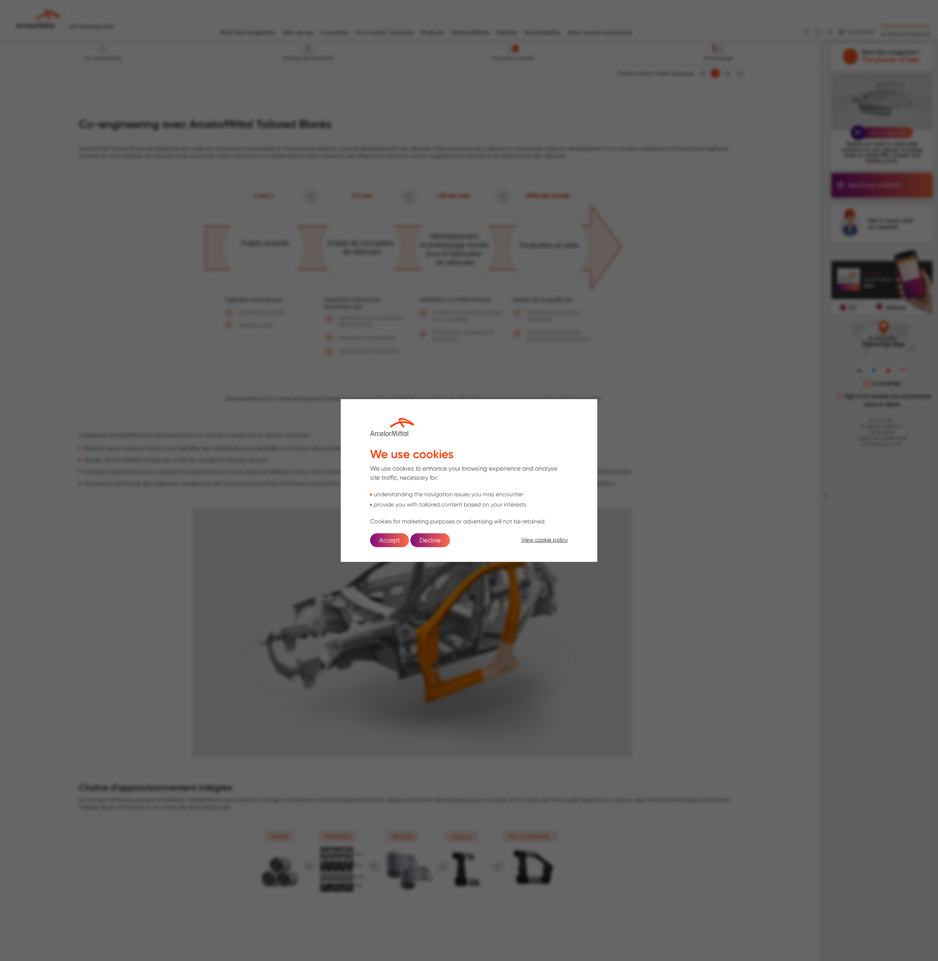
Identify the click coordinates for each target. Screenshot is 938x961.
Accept (389, 540)
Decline (430, 540)
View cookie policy (544, 540)
